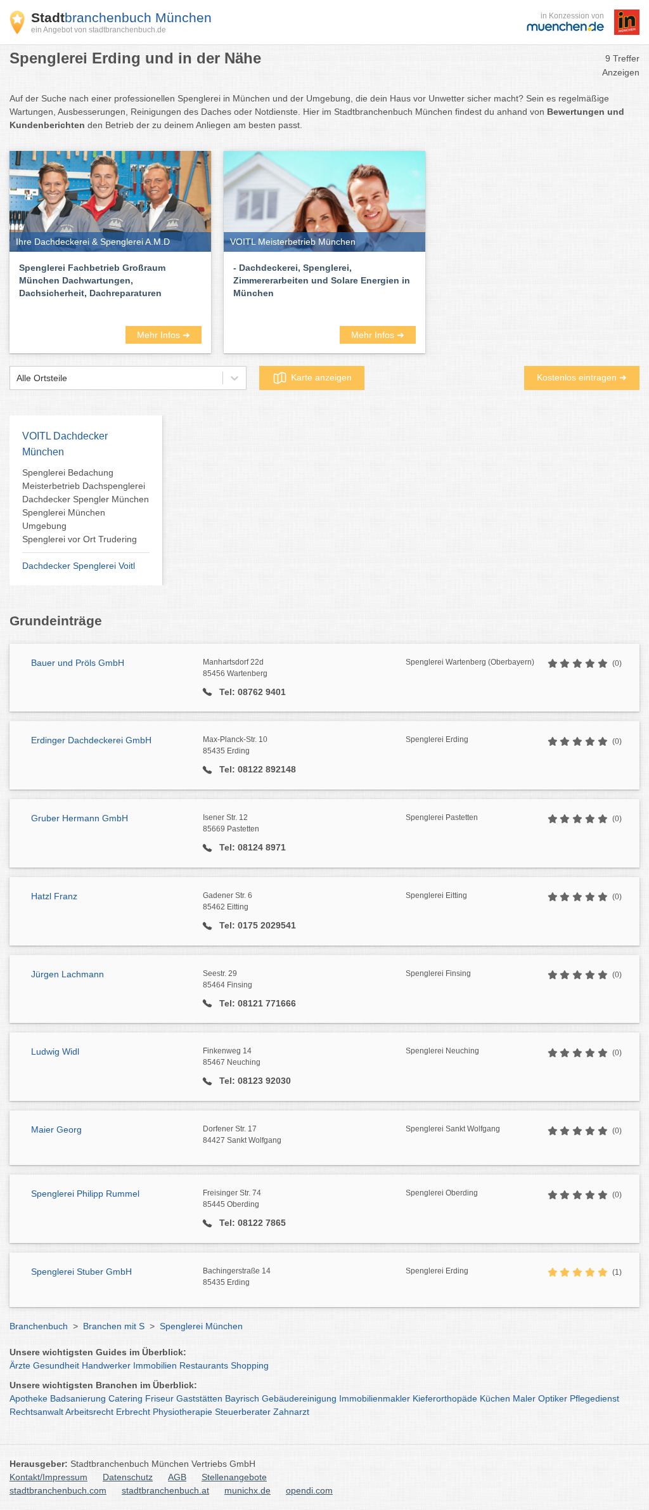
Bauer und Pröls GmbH (77, 663)
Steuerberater (243, 1412)
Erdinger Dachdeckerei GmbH (91, 740)
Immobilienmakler (374, 1398)
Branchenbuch (39, 1326)
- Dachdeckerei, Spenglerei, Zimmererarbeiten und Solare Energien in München (321, 280)
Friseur (159, 1398)
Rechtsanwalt (36, 1412)
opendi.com (309, 1490)
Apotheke (29, 1398)
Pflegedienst (594, 1398)
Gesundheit (56, 1365)
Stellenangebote (234, 1477)
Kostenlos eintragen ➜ (582, 377)
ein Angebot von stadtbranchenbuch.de (98, 29)
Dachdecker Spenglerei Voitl (78, 566)
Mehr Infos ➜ (163, 335)
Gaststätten (199, 1398)
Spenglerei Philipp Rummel (85, 1193)
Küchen (495, 1398)
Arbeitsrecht (89, 1412)
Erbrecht (133, 1412)
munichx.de (247, 1490)
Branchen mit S (114, 1326)
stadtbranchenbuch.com (58, 1490)
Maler (524, 1398)
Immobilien (155, 1365)
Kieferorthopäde (445, 1398)
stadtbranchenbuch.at (165, 1490)
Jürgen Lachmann (67, 974)
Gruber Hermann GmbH (79, 818)
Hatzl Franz (54, 896)
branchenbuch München (121, 17)
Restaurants (203, 1365)
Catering (125, 1398)
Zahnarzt (291, 1412)
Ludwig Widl (55, 1051)
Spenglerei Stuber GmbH (81, 1271)
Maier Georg (56, 1129)
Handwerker (106, 1365)
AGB (177, 1477)
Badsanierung (78, 1398)
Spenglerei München (201, 1326)
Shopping (250, 1365)
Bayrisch (242, 1398)
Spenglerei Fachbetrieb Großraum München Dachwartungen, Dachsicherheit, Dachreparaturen (92, 280)
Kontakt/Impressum (48, 1477)
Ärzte (20, 1365)
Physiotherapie (182, 1412)
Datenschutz (128, 1477)
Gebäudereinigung (299, 1398)
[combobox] (16, 378)
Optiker (552, 1398)
